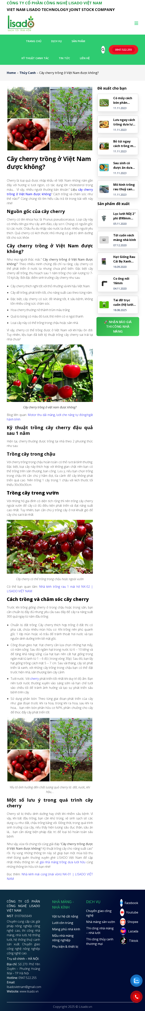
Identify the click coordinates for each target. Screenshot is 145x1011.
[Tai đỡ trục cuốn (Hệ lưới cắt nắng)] (104, 304)
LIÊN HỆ (85, 58)
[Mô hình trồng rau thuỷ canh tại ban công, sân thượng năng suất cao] (104, 189)
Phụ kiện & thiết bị (65, 946)
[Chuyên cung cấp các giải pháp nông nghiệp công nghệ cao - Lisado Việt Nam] (21, 31)
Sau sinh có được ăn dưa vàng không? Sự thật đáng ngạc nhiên (123, 165)
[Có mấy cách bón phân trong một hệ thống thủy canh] (104, 102)
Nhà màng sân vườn (100, 922)
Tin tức (64, 58)
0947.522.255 (123, 49)
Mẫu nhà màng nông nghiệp (63, 938)
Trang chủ (33, 41)
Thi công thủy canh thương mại (99, 941)
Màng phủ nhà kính (66, 929)
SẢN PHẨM (78, 41)
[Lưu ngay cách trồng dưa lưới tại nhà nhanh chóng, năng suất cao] (104, 124)
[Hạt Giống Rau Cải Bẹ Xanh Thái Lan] (104, 261)
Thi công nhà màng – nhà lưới (100, 930)
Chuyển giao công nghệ (99, 913)
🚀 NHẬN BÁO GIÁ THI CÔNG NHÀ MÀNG (118, 327)
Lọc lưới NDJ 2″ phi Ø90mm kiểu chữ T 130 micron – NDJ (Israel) (124, 216)
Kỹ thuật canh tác (35, 58)
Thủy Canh (27, 73)
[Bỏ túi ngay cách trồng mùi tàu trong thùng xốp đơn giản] (104, 146)
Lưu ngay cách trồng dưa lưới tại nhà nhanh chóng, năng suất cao (124, 122)
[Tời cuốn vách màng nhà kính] (104, 240)
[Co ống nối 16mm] (104, 283)
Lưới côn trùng (62, 923)
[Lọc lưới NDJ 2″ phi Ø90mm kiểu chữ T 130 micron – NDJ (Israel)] (104, 218)
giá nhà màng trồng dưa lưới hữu (62, 862)
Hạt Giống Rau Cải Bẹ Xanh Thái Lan (124, 259)
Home (11, 73)
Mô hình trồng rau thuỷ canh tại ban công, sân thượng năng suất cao (124, 187)
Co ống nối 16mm (121, 280)
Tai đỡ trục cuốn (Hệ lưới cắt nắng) (123, 302)
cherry (34, 679)
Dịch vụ (56, 41)
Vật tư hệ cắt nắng (65, 916)
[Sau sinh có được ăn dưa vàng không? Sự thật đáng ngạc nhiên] (104, 167)
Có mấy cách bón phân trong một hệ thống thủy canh (123, 100)
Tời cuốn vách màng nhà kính (124, 237)
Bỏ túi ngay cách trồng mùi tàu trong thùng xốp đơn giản (124, 143)
